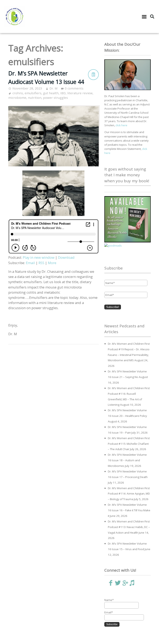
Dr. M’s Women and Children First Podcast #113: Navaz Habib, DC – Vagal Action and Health (129, 527)
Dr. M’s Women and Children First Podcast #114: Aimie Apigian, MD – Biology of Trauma (129, 493)
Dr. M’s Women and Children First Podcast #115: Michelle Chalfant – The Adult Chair (129, 443)
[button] (144, 16)
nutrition (34, 97)
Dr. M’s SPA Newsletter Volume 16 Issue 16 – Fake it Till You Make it (129, 510)
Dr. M (53, 88)
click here (121, 125)
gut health (51, 93)
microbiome (17, 97)
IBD (63, 93)
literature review (80, 93)
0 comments (74, 88)
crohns (17, 93)
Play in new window (38, 257)
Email (30, 262)
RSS (41, 262)
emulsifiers (33, 93)
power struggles (55, 97)
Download (66, 257)
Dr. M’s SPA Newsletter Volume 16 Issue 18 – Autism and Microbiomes (127, 460)
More (52, 262)
